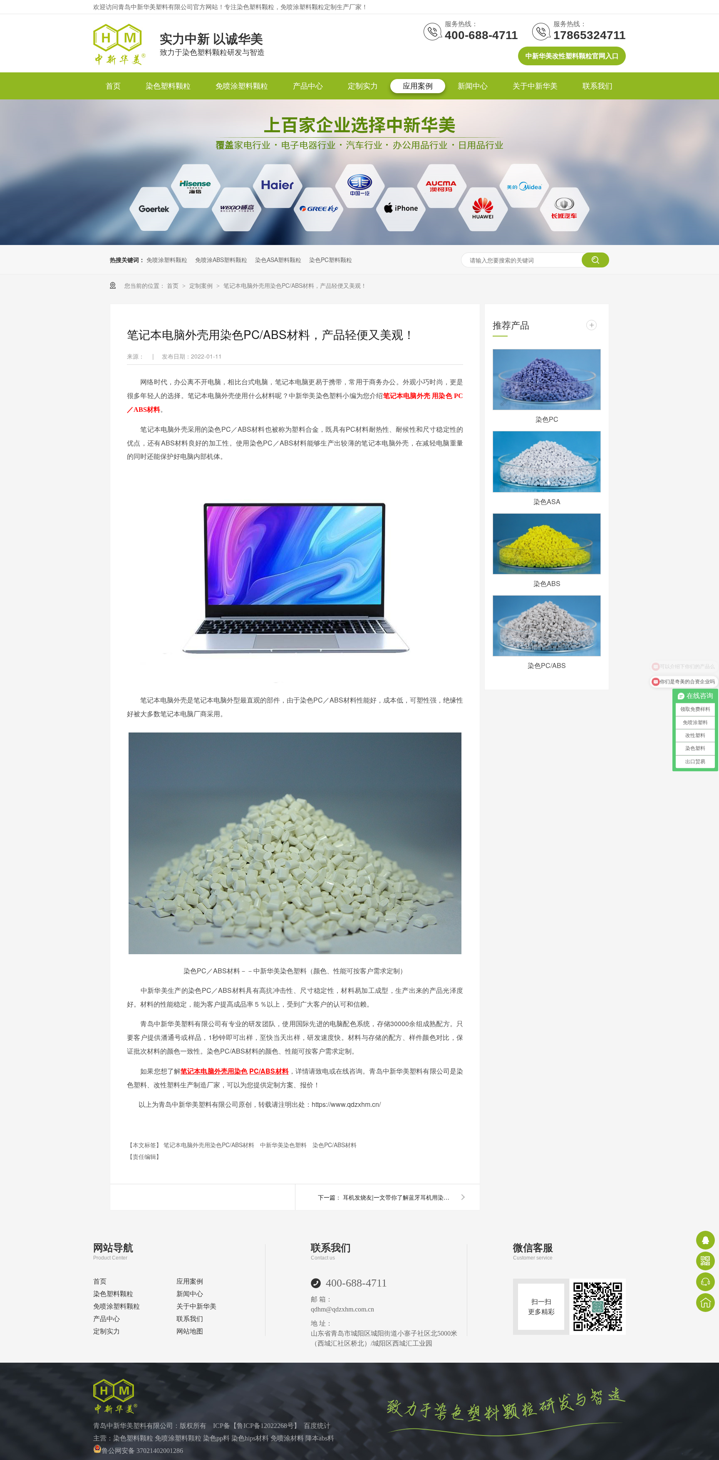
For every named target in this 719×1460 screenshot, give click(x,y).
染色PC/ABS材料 (334, 1145)
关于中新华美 (535, 86)
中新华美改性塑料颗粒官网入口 (572, 55)
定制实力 (363, 86)
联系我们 (597, 86)
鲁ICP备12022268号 (265, 1425)
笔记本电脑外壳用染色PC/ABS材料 (210, 1145)
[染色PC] (546, 379)
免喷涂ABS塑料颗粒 (221, 259)
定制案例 (201, 285)
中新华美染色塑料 (284, 1145)
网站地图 (189, 1331)
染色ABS (546, 583)
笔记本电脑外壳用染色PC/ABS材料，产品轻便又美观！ (295, 285)
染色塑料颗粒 (168, 86)
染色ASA (546, 501)
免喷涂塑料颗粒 (242, 86)
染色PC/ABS (547, 665)
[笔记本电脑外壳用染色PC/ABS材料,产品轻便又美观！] (119, 63)
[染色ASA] (546, 461)
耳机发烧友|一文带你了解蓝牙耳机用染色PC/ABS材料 (397, 1197)
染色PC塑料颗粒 (330, 259)
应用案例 (418, 86)
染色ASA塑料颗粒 (278, 259)
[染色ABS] (546, 544)
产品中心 (308, 86)
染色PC (547, 419)
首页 (113, 86)
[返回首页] (705, 1302)
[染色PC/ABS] (546, 626)
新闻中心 (473, 86)
